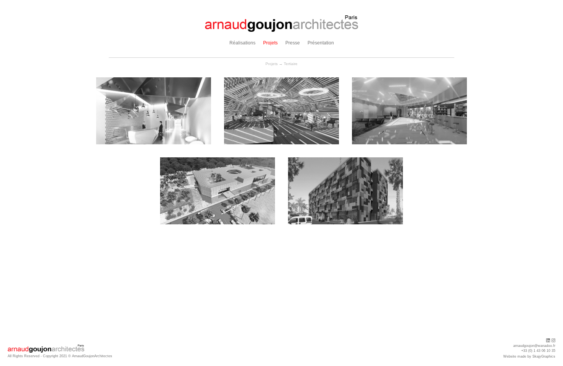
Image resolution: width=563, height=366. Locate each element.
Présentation (321, 43)
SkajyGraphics (543, 356)
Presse (292, 43)
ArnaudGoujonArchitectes (92, 356)
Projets (270, 43)
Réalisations (242, 43)
